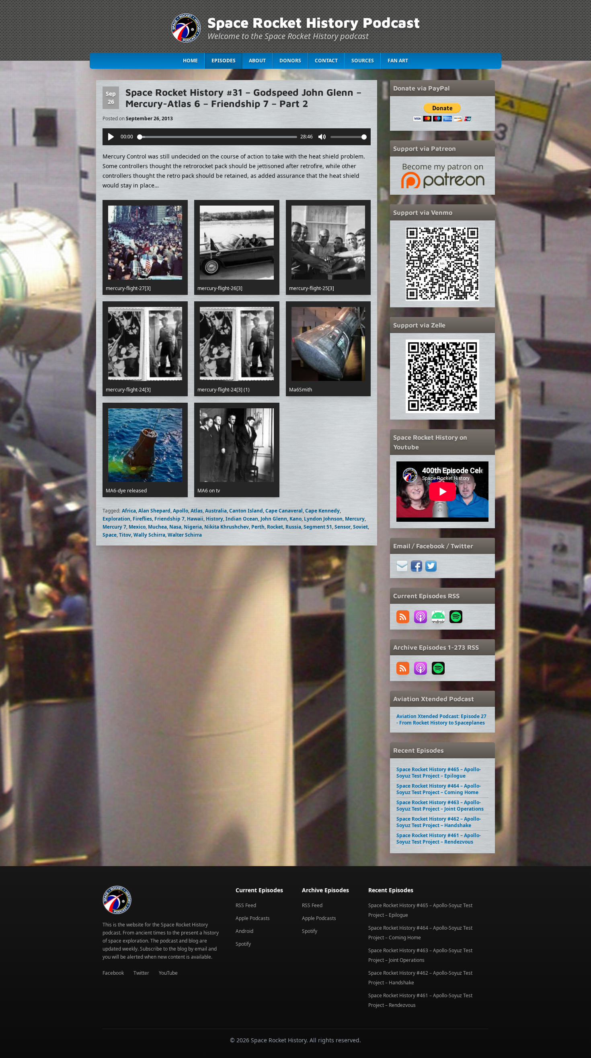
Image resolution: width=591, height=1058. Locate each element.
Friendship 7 (169, 518)
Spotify (243, 944)
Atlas (197, 510)
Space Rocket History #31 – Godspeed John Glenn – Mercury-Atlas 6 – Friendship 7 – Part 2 (243, 97)
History (214, 518)
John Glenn (274, 518)
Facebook (113, 972)
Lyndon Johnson (323, 518)
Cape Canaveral (284, 510)
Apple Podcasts (253, 918)
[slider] (217, 137)
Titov (125, 534)
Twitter (141, 972)
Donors (290, 60)
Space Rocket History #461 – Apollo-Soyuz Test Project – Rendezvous (438, 838)
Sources (362, 60)
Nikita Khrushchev (226, 526)
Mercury (355, 518)
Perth (258, 526)
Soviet (360, 526)
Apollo (180, 510)
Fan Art (398, 60)
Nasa (175, 526)
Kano (295, 518)
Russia (293, 526)
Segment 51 (318, 526)
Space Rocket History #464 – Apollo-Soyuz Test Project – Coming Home (438, 789)
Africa (129, 510)
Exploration (116, 518)
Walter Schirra (185, 534)
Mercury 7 (114, 526)
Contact (326, 60)
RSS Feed (246, 905)
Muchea (157, 526)
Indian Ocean (242, 518)
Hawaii (195, 518)
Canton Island (246, 510)
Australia (216, 510)
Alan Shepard (154, 510)
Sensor (342, 526)
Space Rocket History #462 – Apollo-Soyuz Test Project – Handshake (438, 822)
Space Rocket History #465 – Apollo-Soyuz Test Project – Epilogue (438, 772)
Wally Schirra (149, 534)
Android (244, 931)
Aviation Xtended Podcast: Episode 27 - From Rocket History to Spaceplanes (441, 719)
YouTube (168, 972)
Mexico (137, 526)
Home (190, 60)
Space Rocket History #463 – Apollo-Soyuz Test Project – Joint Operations (440, 805)
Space (110, 534)
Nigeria (193, 526)
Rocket (275, 526)
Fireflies (142, 518)
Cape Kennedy (322, 510)
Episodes (223, 60)
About (257, 60)
